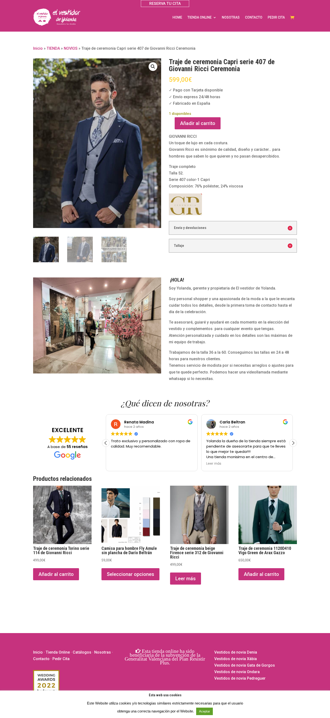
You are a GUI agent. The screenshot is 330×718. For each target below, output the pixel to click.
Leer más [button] (213, 464)
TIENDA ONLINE (199, 17)
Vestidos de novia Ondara (237, 672)
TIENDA (53, 48)
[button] (153, 66)
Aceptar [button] (204, 711)
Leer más (185, 578)
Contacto (253, 17)
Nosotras (231, 17)
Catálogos (82, 652)
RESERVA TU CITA (165, 3)
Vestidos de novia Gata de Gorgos (244, 665)
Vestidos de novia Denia (235, 652)
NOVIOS (71, 48)
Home (177, 17)
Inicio (38, 48)
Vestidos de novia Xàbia (235, 658)
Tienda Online (58, 652)
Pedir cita (276, 17)
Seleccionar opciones (130, 574)
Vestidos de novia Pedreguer (239, 678)
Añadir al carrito (197, 123)
